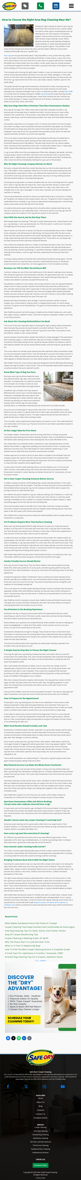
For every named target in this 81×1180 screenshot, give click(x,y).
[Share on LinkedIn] (24, 1038)
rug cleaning (45, 94)
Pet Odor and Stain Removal (40, 1142)
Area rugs (7, 55)
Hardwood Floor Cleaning (40, 1149)
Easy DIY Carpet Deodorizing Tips (21, 934)
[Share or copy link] (29, 1038)
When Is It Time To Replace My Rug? (22, 945)
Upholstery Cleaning (40, 1138)
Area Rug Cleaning (40, 1131)
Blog (40, 1106)
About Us (41, 1102)
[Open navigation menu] (71, 6)
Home (40, 1098)
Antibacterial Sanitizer (40, 1152)
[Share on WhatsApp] (19, 1038)
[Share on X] (13, 1038)
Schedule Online (40, 1118)
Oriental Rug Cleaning (40, 1135)
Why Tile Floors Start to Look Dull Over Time (27, 942)
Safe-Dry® (69, 91)
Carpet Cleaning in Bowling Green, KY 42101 (27, 938)
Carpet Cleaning (41, 1127)
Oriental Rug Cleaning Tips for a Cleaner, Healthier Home (34, 957)
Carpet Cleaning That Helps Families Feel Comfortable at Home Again (40, 927)
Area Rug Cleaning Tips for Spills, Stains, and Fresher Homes (35, 930)
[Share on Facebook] (8, 1038)
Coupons (40, 1110)
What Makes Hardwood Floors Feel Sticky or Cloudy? (31, 923)
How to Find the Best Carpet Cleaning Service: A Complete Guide (37, 949)
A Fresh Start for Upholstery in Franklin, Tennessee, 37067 (34, 953)
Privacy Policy (40, 1178)
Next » (43, 961)
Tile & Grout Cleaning (41, 1145)
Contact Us (40, 1114)
